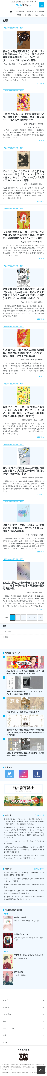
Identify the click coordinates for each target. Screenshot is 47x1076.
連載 (4, 1035)
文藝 (24, 15)
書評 (4, 1021)
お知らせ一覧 (39, 869)
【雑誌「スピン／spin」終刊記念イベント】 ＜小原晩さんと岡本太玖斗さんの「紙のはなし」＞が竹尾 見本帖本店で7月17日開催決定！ (24, 849)
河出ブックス (33, 15)
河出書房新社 (20, 11)
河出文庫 (30, 11)
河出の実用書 (39, 11)
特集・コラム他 (8, 1028)
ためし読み (7, 1014)
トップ (5, 1000)
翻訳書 (19, 15)
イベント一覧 (39, 815)
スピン (42, 15)
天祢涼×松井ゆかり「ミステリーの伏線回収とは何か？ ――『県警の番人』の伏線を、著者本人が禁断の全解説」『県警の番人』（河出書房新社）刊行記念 (24, 821)
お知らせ (6, 1007)
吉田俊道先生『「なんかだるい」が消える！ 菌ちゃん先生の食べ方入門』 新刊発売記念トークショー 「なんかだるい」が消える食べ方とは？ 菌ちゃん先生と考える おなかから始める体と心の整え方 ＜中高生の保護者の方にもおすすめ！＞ (24, 832)
